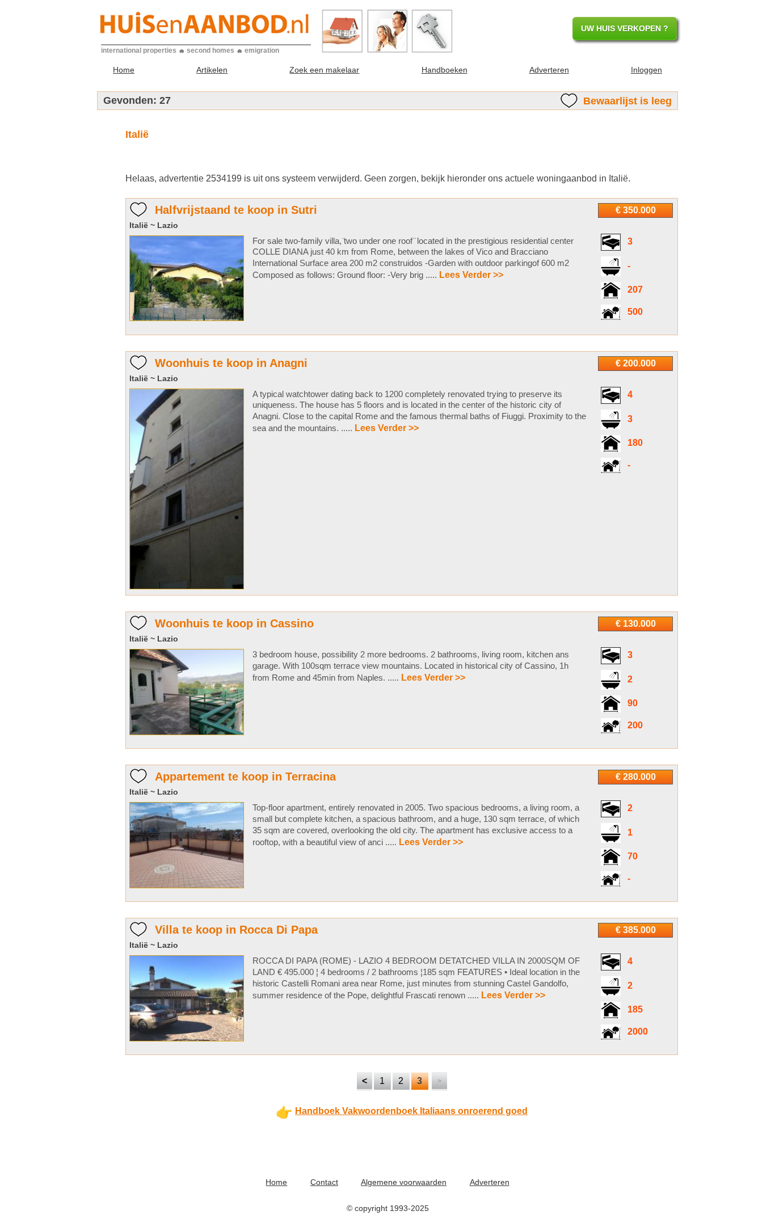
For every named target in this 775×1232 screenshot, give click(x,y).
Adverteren (549, 69)
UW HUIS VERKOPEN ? (624, 28)
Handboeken (444, 69)
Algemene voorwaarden (404, 1182)
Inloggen (646, 69)
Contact (324, 1182)
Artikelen (212, 69)
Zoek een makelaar (324, 69)
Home (123, 69)
